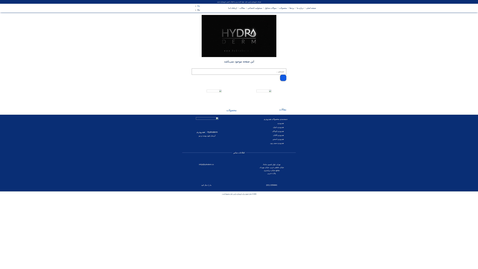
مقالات (242, 8)
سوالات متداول (271, 8)
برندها (292, 8)
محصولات (283, 8)
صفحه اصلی (311, 8)
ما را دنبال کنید (206, 185)
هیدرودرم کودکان (278, 131)
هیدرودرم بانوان (278, 127)
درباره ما (300, 8)
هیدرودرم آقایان (278, 135)
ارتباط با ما (232, 8)
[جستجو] (283, 78)
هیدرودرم (281, 123)
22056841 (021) (271, 185)
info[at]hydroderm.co (206, 164)
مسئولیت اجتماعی (255, 8)
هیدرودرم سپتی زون (277, 143)
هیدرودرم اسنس (278, 139)
